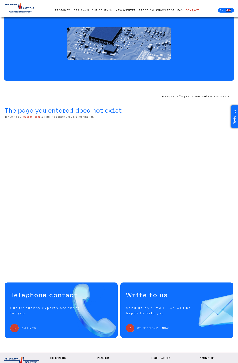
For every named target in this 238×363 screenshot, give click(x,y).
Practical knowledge (157, 10)
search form (31, 116)
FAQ (180, 10)
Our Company (102, 10)
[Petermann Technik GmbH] (20, 8)
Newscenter (126, 10)
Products (63, 10)
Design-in (81, 10)
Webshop (234, 117)
